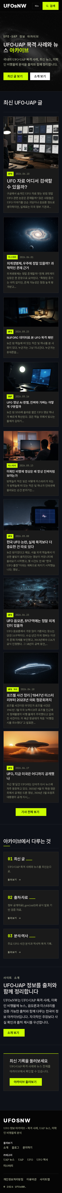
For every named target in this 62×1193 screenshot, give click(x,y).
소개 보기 (40, 76)
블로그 (15, 1147)
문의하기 (27, 1147)
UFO (30, 1160)
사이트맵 (45, 1179)
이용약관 (32, 1179)
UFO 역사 (42, 1160)
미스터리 (8, 1166)
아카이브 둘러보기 (25, 1082)
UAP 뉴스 (8, 1160)
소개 (5, 1147)
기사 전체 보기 (30, 812)
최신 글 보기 (15, 76)
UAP (21, 1160)
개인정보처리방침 (13, 1179)
